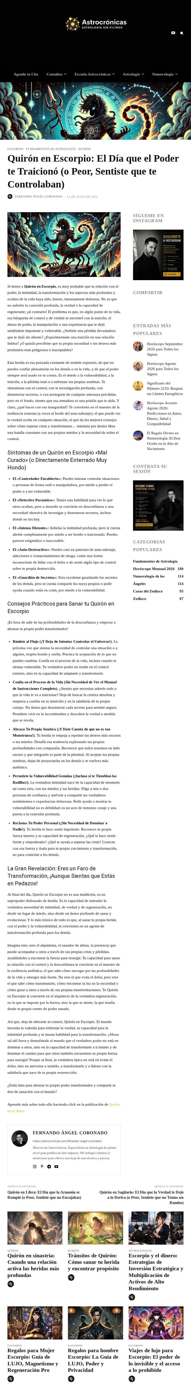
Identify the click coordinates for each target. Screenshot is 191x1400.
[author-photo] (11, 1284)
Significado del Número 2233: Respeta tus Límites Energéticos (165, 388)
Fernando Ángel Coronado (38, 196)
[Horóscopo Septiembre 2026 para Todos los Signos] (138, 346)
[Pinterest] (42, 1165)
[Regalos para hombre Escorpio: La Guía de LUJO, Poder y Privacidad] (95, 1322)
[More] (172, 307)
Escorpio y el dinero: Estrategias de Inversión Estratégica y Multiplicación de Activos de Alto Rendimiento (156, 1271)
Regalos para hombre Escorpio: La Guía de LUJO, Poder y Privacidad (93, 1360)
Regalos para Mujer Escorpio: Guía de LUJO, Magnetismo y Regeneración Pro (32, 1360)
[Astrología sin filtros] (95, 24)
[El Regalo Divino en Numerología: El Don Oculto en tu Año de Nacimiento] (138, 436)
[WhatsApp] (149, 307)
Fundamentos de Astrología (51, 149)
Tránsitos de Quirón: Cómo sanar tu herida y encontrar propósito (93, 1262)
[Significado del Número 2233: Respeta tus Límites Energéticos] (138, 386)
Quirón (84, 149)
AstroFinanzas (140, 1251)
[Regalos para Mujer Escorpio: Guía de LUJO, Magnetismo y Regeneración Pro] (34, 1322)
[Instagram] (35, 1165)
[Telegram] (49, 1165)
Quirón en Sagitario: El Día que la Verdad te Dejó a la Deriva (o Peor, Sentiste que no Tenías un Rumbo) (141, 1197)
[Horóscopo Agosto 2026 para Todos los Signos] (138, 366)
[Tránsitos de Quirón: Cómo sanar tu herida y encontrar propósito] (95, 1228)
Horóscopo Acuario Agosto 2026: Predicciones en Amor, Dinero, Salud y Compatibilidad (164, 413)
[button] (182, 33)
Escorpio (15, 149)
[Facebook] (138, 307)
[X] (161, 307)
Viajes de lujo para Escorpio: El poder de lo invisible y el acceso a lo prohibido (154, 1360)
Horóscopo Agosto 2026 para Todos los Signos (163, 369)
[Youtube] (173, 33)
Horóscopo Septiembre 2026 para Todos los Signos (165, 349)
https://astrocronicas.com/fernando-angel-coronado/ (67, 1141)
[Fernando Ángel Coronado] (10, 196)
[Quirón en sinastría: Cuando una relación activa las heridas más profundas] (34, 1228)
